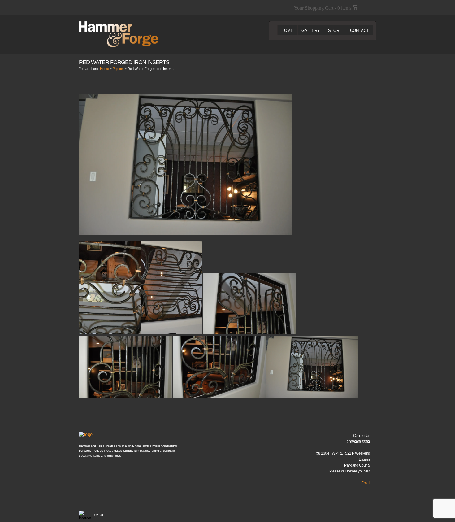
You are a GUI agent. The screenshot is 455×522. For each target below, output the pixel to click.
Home (104, 69)
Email (365, 483)
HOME (287, 30)
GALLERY (310, 30)
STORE (335, 30)
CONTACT (359, 30)
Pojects (118, 69)
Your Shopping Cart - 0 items (323, 8)
